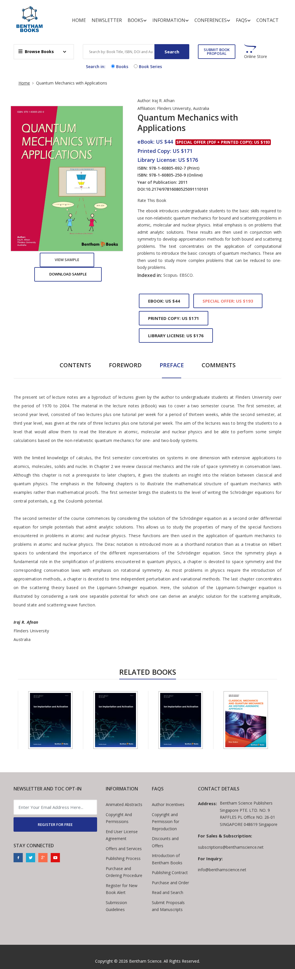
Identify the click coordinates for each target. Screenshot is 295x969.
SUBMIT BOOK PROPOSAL (217, 51)
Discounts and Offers (165, 842)
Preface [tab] (172, 365)
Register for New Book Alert (121, 889)
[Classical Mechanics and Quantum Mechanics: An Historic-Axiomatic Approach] (246, 720)
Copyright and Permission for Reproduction (165, 821)
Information (168, 20)
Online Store (255, 57)
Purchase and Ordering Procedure (124, 872)
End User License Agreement (122, 835)
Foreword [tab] (125, 365)
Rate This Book (151, 200)
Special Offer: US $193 (228, 301)
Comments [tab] (219, 365)
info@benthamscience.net (222, 869)
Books (135, 20)
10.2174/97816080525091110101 (177, 189)
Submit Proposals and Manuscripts (168, 906)
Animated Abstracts (124, 804)
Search (171, 52)
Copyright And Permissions (119, 818)
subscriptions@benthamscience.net (231, 847)
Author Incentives (168, 804)
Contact (267, 20)
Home (79, 20)
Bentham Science (145, 961)
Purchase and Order (170, 882)
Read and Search (167, 892)
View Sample (67, 259)
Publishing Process (123, 858)
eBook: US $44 (164, 301)
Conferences (210, 20)
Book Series (150, 66)
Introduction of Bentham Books (167, 859)
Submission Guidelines (116, 906)
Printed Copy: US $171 (173, 318)
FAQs (241, 20)
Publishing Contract (170, 872)
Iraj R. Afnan (163, 100)
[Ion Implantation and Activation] (50, 720)
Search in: (95, 66)
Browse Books (39, 51)
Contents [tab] (75, 365)
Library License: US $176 (176, 335)
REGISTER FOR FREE (55, 824)
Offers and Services (124, 848)
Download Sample (68, 274)
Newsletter (107, 20)
